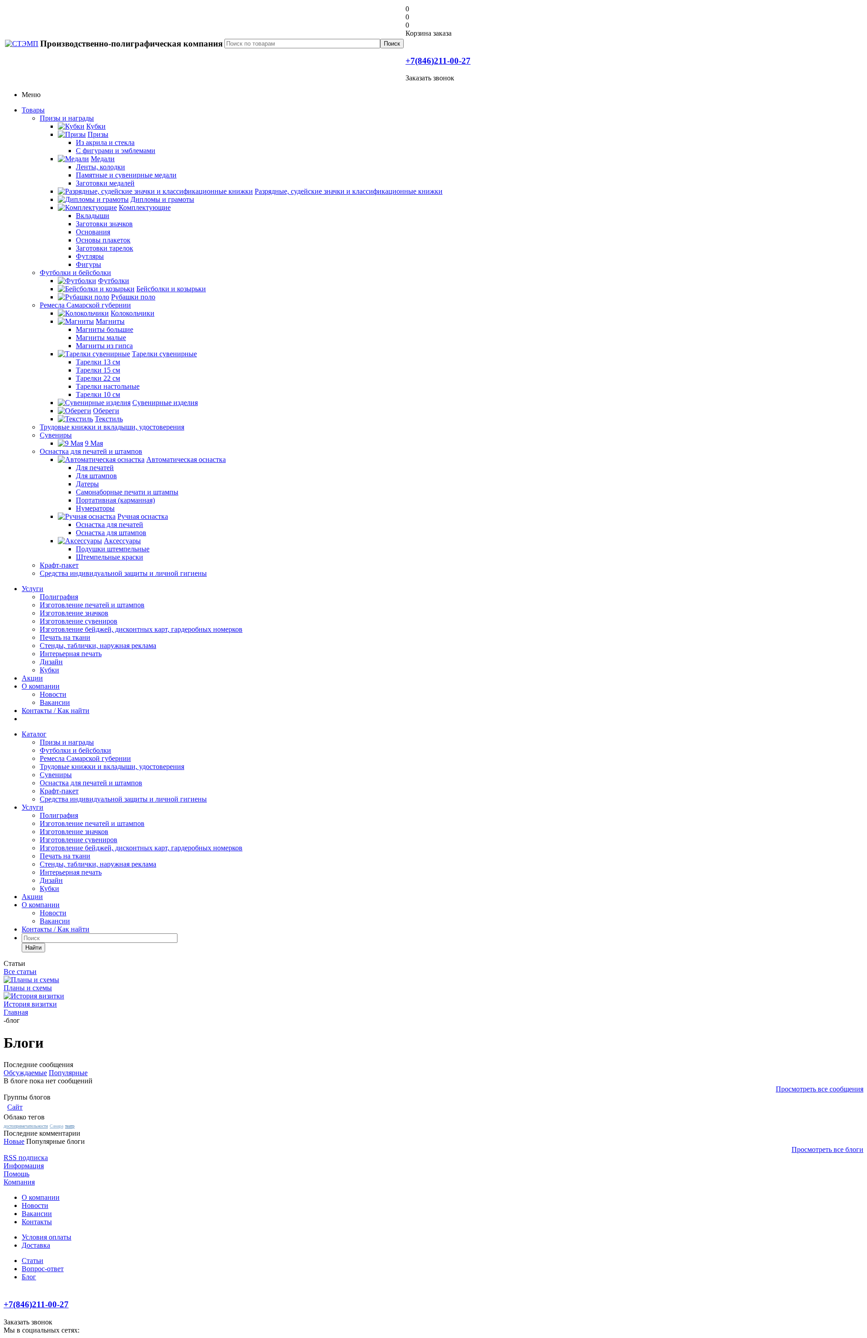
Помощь (16, 1174)
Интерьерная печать (71, 653)
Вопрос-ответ (43, 1269)
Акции (32, 678)
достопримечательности (26, 1126)
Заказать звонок (430, 78)
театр (70, 1126)
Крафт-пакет (59, 565)
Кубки (49, 670)
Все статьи (20, 971)
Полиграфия (59, 597)
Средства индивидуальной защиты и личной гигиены (123, 573)
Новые (14, 1141)
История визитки (30, 1004)
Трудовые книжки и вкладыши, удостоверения (112, 427)
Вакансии (55, 702)
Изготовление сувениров (78, 621)
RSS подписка (26, 1157)
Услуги (32, 588)
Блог (29, 1277)
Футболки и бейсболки (75, 272)
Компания (19, 1182)
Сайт (15, 1107)
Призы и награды (67, 118)
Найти (33, 947)
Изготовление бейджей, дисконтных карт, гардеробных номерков (141, 629)
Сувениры (56, 435)
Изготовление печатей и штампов (92, 605)
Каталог (34, 734)
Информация (24, 1166)
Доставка (36, 1245)
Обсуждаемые (25, 1073)
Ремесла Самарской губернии (85, 305)
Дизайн (51, 662)
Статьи (32, 1260)
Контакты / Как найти (55, 710)
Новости (53, 694)
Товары (33, 110)
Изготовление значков (74, 613)
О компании (41, 686)
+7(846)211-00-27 (438, 60)
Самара (56, 1126)
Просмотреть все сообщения (819, 1089)
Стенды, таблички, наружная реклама (98, 645)
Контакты (37, 1222)
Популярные (68, 1073)
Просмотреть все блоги (827, 1149)
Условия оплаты (46, 1237)
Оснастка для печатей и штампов (91, 451)
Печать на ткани (65, 637)
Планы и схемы (28, 988)
